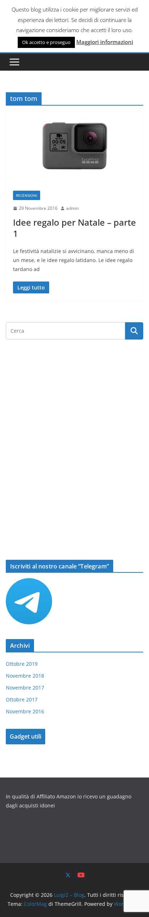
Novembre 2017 (25, 687)
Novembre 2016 (25, 711)
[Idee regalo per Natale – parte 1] (74, 147)
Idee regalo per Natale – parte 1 (74, 227)
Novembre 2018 (25, 675)
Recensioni (26, 195)
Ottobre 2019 (22, 663)
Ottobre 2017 (22, 699)
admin (72, 208)
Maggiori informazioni (104, 41)
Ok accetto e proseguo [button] (46, 42)
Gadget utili (25, 736)
